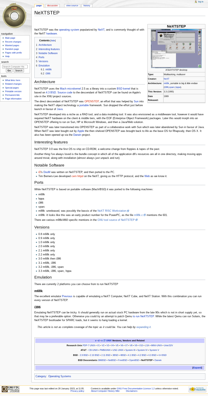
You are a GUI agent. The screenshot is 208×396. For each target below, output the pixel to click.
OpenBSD (134, 360)
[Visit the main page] (15, 15)
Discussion (52, 5)
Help (7, 56)
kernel (126, 88)
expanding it (143, 327)
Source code (64, 92)
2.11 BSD (105, 355)
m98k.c (138, 215)
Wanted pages (12, 45)
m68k (166, 83)
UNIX (109, 340)
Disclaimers (132, 391)
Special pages (12, 87)
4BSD (123, 355)
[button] (197, 368)
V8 (131, 345)
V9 (135, 345)
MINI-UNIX (156, 345)
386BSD (102, 360)
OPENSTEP (91, 101)
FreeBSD (122, 360)
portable (84, 105)
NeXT (166, 79)
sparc (172, 87)
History (86, 5)
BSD (119, 88)
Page (39, 5)
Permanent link (12, 95)
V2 (103, 345)
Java (60, 109)
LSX (147, 345)
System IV (142, 350)
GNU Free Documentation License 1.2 (136, 388)
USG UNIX (118, 350)
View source (72, 5)
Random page (12, 49)
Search (5, 62)
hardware (51, 33)
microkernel (74, 88)
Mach (63, 88)
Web (147, 176)
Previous (67, 296)
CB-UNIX (93, 350)
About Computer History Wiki (105, 391)
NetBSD (112, 360)
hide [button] (53, 40)
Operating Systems (59, 376)
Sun (136, 101)
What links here (12, 80)
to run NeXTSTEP (143, 316)
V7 (126, 345)
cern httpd (77, 176)
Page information (13, 98)
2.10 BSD (94, 355)
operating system (69, 29)
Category (41, 376)
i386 (167, 87)
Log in (200, 1)
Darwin (77, 134)
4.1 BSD (132, 355)
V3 (107, 345)
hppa (178, 87)
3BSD (115, 355)
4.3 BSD (51, 92)
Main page (10, 38)
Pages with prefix (13, 52)
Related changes (13, 84)
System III (130, 350)
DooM (46, 172)
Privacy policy (77, 391)
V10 (141, 345)
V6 (121, 345)
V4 (112, 345)
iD (39, 172)
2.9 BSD (84, 355)
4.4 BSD (162, 355)
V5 (117, 345)
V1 (98, 345)
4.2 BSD (142, 355)
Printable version (13, 91)
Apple (80, 131)
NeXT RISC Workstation (112, 210)
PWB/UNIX (105, 350)
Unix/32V (168, 345)
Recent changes (13, 42)
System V (154, 350)
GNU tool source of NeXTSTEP (116, 220)
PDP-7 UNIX (89, 345)
